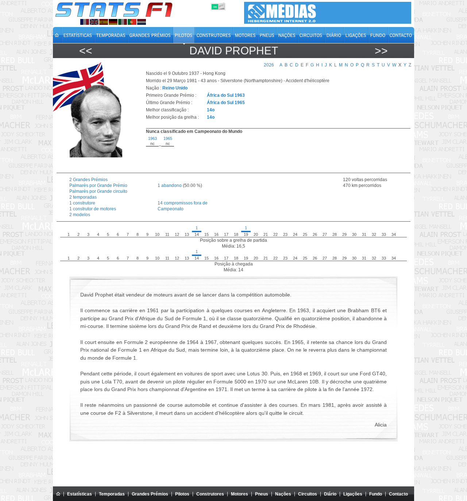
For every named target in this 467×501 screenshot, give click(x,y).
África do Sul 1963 (226, 95)
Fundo (375, 494)
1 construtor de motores (92, 208)
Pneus (261, 494)
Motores (239, 494)
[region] (274, 152)
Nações (283, 494)
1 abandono (170, 185)
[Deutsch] (113, 22)
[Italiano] (122, 22)
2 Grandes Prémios (88, 179)
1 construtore (82, 203)
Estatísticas (79, 494)
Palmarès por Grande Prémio (98, 185)
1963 (152, 138)
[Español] (103, 22)
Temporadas (112, 494)
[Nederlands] (141, 22)
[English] (94, 22)
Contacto (398, 494)
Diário (330, 494)
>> (381, 51)
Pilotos (182, 494)
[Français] (84, 22)
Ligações (352, 494)
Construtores (210, 494)
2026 (269, 65)
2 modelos (79, 214)
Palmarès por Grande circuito (98, 191)
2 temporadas (83, 197)
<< (85, 51)
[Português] (132, 22)
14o (211, 109)
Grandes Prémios (150, 494)
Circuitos (307, 494)
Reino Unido (175, 88)
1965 (167, 138)
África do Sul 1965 (226, 102)
